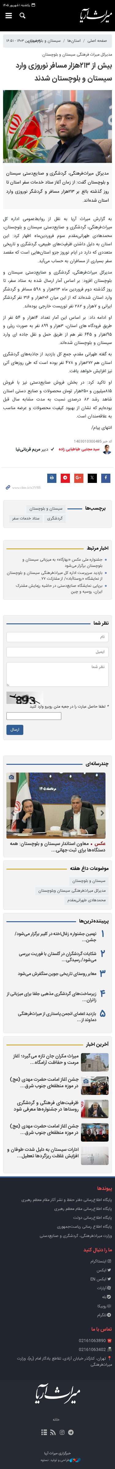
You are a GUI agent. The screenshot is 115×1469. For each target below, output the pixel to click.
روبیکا (102, 1306)
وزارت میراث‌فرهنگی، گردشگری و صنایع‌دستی (76, 1236)
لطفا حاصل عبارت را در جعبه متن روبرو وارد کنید (69, 707)
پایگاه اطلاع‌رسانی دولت (92, 1218)
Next (12, 813)
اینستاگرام (98, 1261)
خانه (56, 1420)
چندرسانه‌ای (97, 764)
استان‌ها (74, 41)
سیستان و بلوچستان (44, 41)
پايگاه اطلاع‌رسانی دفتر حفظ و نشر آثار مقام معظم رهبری (66, 1200)
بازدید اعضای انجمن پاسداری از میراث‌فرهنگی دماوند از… (57, 1017)
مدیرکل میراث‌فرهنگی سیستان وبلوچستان (71, 891)
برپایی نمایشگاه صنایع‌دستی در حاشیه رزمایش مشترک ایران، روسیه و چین (59, 589)
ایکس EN (98, 1279)
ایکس (101, 1270)
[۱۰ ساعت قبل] (95, 1156)
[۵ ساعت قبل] (95, 1062)
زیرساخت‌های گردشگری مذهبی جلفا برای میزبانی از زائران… (51, 997)
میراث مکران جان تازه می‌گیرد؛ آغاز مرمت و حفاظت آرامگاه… (46, 1059)
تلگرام (101, 1315)
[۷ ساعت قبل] (95, 1085)
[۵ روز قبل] (55, 805)
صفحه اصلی (97, 41)
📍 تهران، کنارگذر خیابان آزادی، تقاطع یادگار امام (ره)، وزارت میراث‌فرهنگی (64, 1362)
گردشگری (55, 518)
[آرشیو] (44, 1433)
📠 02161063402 (95, 1350)
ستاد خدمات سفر (26, 518)
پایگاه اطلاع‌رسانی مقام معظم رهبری (83, 1209)
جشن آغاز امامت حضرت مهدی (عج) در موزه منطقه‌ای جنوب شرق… (44, 1083)
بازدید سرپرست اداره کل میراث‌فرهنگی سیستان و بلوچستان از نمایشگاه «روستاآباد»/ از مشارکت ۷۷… (54, 576)
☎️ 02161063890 (95, 1341)
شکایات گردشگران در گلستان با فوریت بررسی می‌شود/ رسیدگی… (57, 957)
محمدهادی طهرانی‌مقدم (86, 900)
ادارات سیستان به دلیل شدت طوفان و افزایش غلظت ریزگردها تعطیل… (43, 1153)
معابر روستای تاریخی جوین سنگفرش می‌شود (57, 974)
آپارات (101, 1288)
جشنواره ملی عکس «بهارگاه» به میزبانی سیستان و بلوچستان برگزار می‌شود (62, 563)
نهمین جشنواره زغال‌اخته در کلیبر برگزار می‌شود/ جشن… (55, 937)
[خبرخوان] (53, 1433)
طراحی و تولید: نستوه (55, 1460)
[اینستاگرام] (62, 1433)
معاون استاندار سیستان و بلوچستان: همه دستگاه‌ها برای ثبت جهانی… (57, 847)
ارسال (14, 730)
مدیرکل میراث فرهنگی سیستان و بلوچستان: (76, 55)
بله (104, 1297)
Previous (102, 813)
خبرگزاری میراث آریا (96, 15)
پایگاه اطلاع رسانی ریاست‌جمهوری (84, 1227)
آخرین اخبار (97, 1045)
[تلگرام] (71, 1433)
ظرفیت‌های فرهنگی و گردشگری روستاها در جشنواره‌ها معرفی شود (46, 1106)
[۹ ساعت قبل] (95, 1109)
